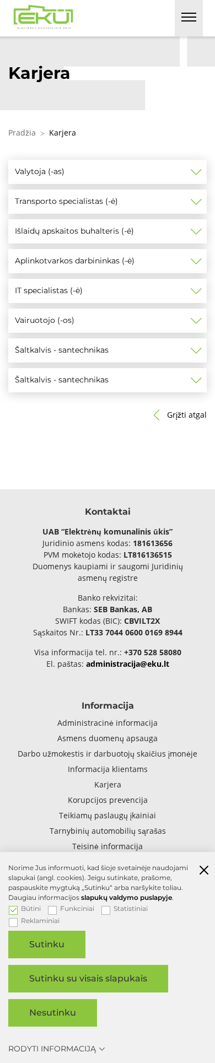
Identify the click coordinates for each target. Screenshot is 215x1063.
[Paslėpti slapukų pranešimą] (204, 871)
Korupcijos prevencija (108, 800)
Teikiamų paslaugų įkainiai (107, 815)
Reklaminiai (40, 921)
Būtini (31, 908)
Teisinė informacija (107, 846)
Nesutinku (52, 1012)
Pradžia (22, 132)
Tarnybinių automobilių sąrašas (108, 830)
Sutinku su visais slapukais (88, 978)
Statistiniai (131, 908)
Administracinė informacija (107, 722)
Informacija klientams (108, 769)
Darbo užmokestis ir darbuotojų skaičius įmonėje (107, 753)
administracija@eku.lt (127, 664)
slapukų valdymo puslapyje (126, 897)
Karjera (107, 784)
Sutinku (46, 944)
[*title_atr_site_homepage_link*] (44, 15)
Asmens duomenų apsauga (107, 738)
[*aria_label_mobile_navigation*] (189, 18)
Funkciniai (77, 908)
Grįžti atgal (187, 414)
